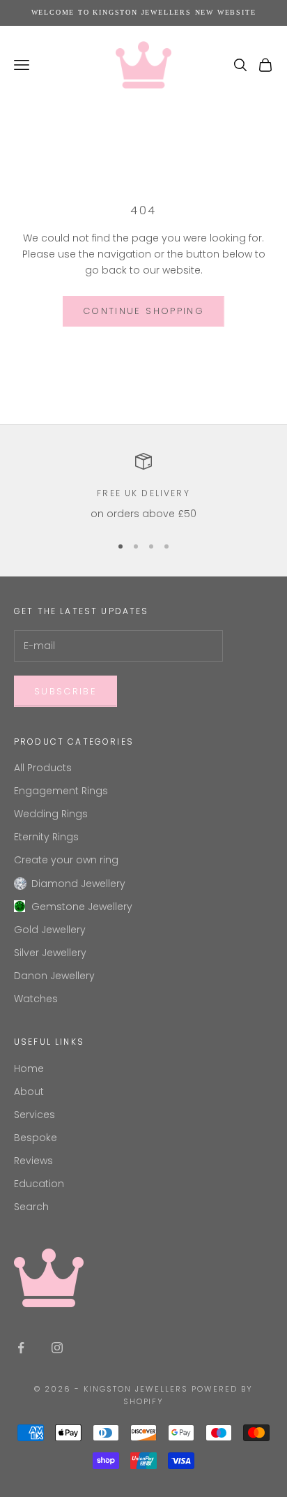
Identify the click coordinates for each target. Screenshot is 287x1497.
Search (31, 1207)
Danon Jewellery (54, 976)
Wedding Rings (51, 814)
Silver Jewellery (50, 953)
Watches (36, 999)
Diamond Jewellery (78, 884)
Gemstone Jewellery (81, 907)
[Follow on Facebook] (21, 1348)
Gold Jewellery (50, 930)
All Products (43, 768)
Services (34, 1115)
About (29, 1091)
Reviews (33, 1161)
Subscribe (65, 691)
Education (39, 1184)
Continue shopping (143, 311)
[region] (143, 487)
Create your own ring (66, 860)
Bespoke (35, 1138)
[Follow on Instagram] (57, 1348)
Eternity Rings (46, 837)
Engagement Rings (61, 791)
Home (29, 1068)
